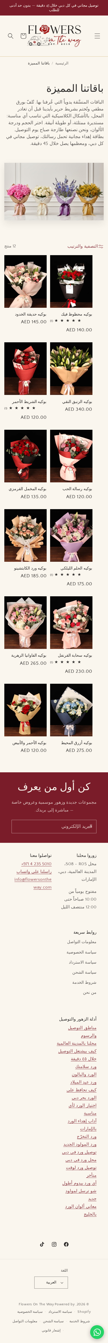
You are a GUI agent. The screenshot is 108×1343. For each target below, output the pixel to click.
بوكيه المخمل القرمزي (27, 488)
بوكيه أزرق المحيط (76, 742)
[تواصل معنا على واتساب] (97, 1332)
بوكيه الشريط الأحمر (29, 401)
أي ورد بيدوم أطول (79, 1183)
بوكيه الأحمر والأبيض (29, 742)
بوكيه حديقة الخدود (30, 314)
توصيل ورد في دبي (79, 1152)
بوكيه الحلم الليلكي (76, 568)
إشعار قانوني (51, 1330)
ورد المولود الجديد (79, 1144)
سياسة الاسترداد (82, 962)
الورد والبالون (84, 1074)
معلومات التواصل (81, 942)
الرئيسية (62, 63)
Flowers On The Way (36, 1304)
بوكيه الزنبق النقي (77, 401)
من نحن (89, 992)
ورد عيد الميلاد (83, 1082)
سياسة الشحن (84, 972)
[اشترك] (90, 826)
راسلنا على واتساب (34, 871)
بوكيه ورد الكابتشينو (30, 568)
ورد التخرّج (86, 1136)
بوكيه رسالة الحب (77, 488)
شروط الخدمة (84, 982)
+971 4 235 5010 (36, 863)
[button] (97, 36)
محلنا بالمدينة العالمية (76, 1043)
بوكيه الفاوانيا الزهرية (28, 655)
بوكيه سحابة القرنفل (75, 655)
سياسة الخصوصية (81, 952)
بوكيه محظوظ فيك (76, 314)
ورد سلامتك (85, 1066)
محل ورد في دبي (80, 1159)
